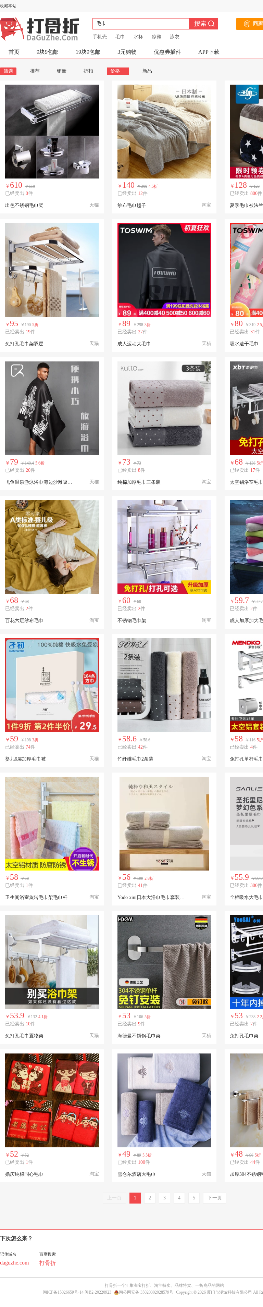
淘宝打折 (142, 1285)
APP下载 (209, 52)
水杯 (138, 36)
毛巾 (120, 36)
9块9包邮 (48, 52)
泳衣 (174, 36)
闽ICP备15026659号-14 (63, 1292)
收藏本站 (8, 5)
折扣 (88, 71)
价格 (115, 71)
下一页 (215, 1197)
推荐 (35, 71)
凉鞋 (156, 36)
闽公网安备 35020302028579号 (146, 1292)
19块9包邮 (88, 52)
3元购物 (127, 52)
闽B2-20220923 (98, 1292)
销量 (61, 71)
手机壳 (99, 36)
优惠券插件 (167, 52)
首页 (14, 52)
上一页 (114, 1197)
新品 (147, 71)
